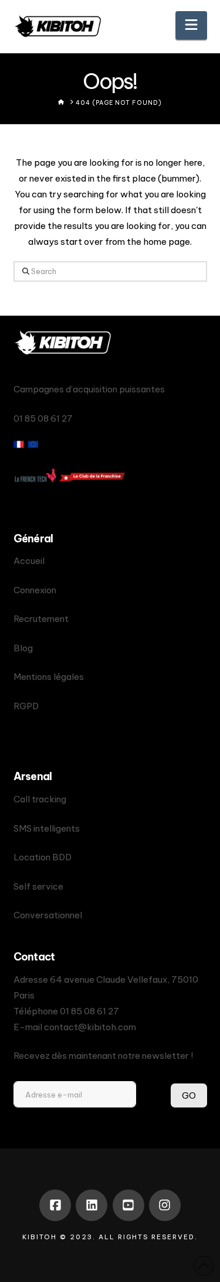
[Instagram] (165, 1205)
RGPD (26, 706)
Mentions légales (48, 676)
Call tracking (39, 799)
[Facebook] (55, 1205)
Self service (38, 886)
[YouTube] (128, 1205)
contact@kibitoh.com (90, 1027)
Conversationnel (47, 915)
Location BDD (42, 857)
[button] (191, 25)
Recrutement (41, 618)
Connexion (34, 590)
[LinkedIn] (91, 1205)
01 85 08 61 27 (89, 1011)
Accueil (29, 560)
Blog (23, 648)
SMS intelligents (46, 828)
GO (189, 1095)
